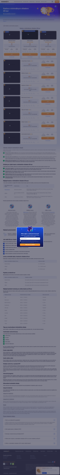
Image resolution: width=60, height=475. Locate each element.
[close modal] (42, 228)
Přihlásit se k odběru (30, 244)
